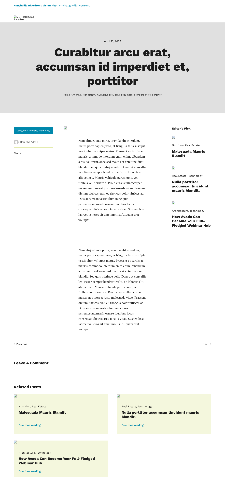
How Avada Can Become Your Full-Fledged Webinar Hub (191, 221)
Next (206, 344)
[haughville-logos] (30, 16)
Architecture (180, 210)
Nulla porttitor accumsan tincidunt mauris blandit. (190, 186)
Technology (44, 130)
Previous (21, 344)
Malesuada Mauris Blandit (42, 412)
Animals (33, 130)
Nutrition (178, 145)
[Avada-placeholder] (173, 136)
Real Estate (192, 145)
